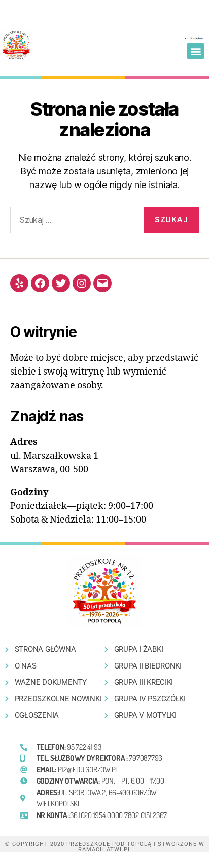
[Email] (102, 283)
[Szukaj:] (73, 222)
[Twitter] (61, 283)
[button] (195, 51)
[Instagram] (82, 283)
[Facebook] (40, 283)
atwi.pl (119, 849)
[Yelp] (19, 283)
